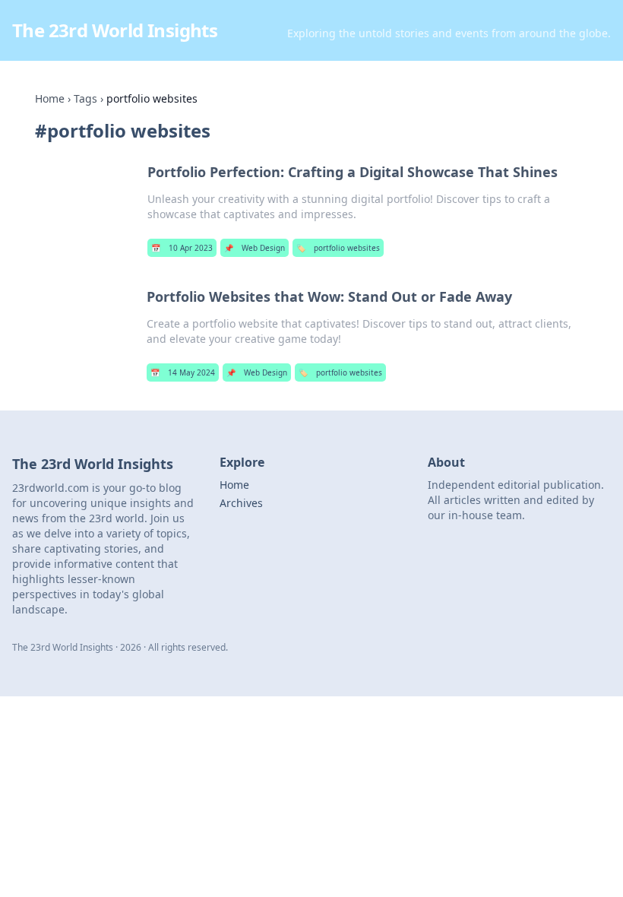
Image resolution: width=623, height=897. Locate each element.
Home (50, 98)
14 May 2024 (182, 372)
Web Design (254, 247)
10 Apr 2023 (182, 247)
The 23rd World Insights (114, 30)
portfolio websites (338, 247)
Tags (85, 98)
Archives (241, 503)
